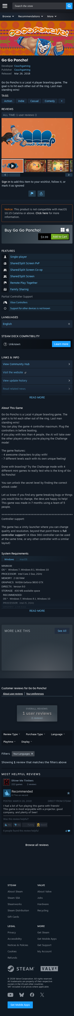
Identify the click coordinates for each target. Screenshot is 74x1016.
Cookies (12, 951)
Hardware (43, 904)
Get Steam (43, 932)
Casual (34, 101)
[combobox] (39, 6)
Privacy (12, 932)
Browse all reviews (37, 844)
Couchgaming (22, 65)
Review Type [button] (10, 734)
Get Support (44, 945)
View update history (15, 380)
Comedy (50, 101)
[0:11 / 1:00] (37, 138)
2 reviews (31, 784)
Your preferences (35, 693)
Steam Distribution (18, 910)
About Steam (15, 891)
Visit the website (13, 372)
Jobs (40, 897)
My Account (44, 951)
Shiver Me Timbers (22, 780)
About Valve (44, 891)
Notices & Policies (18, 945)
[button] (8, 16)
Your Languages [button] (21, 753)
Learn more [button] (61, 344)
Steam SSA (14, 897)
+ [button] (61, 101)
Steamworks (15, 904)
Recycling (42, 910)
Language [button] (56, 734)
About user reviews (13, 693)
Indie (21, 101)
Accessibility (15, 938)
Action (8, 101)
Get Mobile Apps (20, 1004)
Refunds (12, 957)
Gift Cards (13, 916)
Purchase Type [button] (34, 734)
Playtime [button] (8, 741)
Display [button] (25, 741)
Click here (42, 213)
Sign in (6, 181)
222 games (16, 784)
